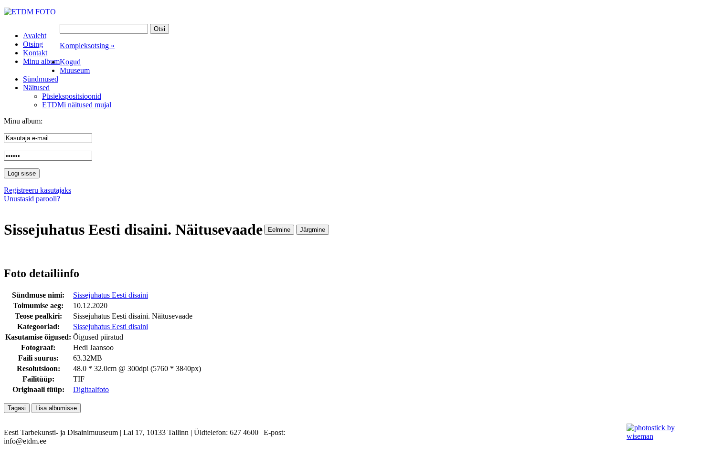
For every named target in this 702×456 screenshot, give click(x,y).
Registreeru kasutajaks (37, 190)
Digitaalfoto (91, 389)
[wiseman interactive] (659, 436)
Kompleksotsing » (87, 45)
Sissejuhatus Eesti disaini (110, 295)
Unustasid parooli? (32, 199)
